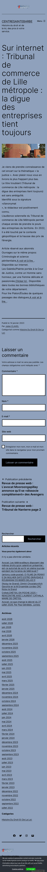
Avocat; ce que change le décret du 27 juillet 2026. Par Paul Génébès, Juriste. (21, 603)
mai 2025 (6, 672)
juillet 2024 (7, 713)
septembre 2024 (10, 705)
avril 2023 (7, 775)
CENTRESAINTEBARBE (17, 21)
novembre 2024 (10, 697)
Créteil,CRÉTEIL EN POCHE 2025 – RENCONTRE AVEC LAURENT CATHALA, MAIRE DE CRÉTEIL (23, 595)
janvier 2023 (8, 787)
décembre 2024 (10, 693)
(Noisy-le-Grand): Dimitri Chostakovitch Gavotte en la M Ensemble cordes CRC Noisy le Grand (22, 586)
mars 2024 (7, 730)
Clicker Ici (21, 281)
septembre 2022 (10, 803)
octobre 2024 (9, 701)
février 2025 (8, 684)
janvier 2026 (8, 639)
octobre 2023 (9, 750)
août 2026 (7, 619)
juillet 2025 (7, 664)
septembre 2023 (10, 754)
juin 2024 (6, 717)
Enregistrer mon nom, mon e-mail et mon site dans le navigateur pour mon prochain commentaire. (25, 449)
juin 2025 (6, 668)
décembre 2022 (10, 791)
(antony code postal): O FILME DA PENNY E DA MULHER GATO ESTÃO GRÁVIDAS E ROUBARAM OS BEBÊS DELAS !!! (23, 577)
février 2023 (8, 783)
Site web (6, 431)
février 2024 (8, 734)
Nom (5, 401)
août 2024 (7, 709)
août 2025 (7, 660)
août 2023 (7, 758)
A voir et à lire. (25, 260)
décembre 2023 (10, 742)
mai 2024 (6, 721)
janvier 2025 (8, 688)
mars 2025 (7, 680)
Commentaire (10, 371)
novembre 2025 (10, 647)
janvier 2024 (8, 738)
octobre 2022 (9, 799)
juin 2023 (6, 766)
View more (29, 865)
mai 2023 (6, 771)
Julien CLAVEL (12, 326)
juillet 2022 (7, 807)
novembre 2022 (10, 795)
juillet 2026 (7, 623)
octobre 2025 (9, 652)
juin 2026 (6, 627)
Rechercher (8, 533)
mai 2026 (6, 631)
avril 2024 (7, 725)
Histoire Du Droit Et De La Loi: (17, 819)
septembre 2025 (10, 656)
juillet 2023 (7, 762)
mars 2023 (7, 779)
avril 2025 (7, 676)
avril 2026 (7, 635)
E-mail (6, 416)
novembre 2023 (10, 746)
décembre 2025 (10, 643)
